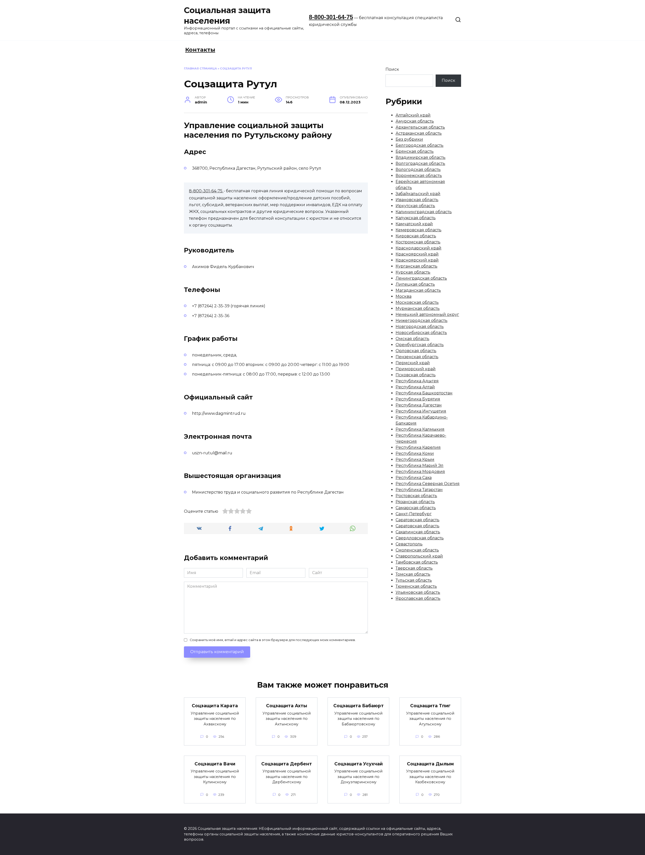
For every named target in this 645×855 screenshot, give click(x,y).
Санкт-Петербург (414, 513)
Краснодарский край (418, 248)
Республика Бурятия (418, 399)
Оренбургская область (420, 344)
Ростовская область (416, 495)
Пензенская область (417, 356)
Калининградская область (424, 211)
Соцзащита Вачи (215, 763)
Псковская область (416, 375)
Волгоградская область (420, 163)
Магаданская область (418, 290)
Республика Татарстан (419, 489)
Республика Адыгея (417, 381)
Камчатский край (414, 223)
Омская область (412, 338)
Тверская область (414, 568)
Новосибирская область (421, 332)
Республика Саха (414, 477)
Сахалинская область (418, 532)
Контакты (200, 49)
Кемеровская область (418, 230)
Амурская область (415, 121)
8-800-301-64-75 (331, 17)
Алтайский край (413, 115)
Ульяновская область (418, 592)
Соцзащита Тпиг (430, 705)
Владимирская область (420, 157)
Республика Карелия (418, 447)
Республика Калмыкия (420, 429)
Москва (403, 296)
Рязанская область (415, 501)
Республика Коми (415, 453)
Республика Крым (415, 459)
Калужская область (416, 217)
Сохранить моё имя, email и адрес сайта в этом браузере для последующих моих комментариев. (273, 640)
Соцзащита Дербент (286, 763)
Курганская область (416, 266)
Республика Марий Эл (419, 465)
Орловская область (416, 350)
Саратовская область (417, 519)
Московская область (417, 302)
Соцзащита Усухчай (358, 763)
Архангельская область (420, 127)
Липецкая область (415, 284)
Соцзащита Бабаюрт (358, 705)
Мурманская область (418, 308)
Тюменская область (416, 586)
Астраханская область (419, 133)
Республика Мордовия (420, 471)
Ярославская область (418, 598)
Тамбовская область (417, 562)
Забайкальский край (418, 193)
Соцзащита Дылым (430, 763)
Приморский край (416, 368)
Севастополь (409, 544)
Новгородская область (420, 326)
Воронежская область (419, 175)
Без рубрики (409, 139)
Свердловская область (420, 538)
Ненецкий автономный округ (427, 314)
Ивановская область (417, 199)
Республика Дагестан (419, 405)
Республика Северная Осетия (428, 483)
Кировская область (416, 236)
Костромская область (418, 242)
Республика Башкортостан (424, 393)
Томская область (413, 574)
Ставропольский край (419, 556)
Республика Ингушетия (421, 411)
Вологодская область (418, 169)
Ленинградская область (421, 278)
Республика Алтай (415, 387)
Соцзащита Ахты (286, 705)
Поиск (392, 69)
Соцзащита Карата (215, 705)
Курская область (413, 272)
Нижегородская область (421, 320)
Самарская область (416, 507)
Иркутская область (415, 205)
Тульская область (414, 580)
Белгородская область (419, 145)
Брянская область (415, 151)
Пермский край (413, 362)
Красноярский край (417, 254)
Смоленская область (417, 550)
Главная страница (200, 68)
